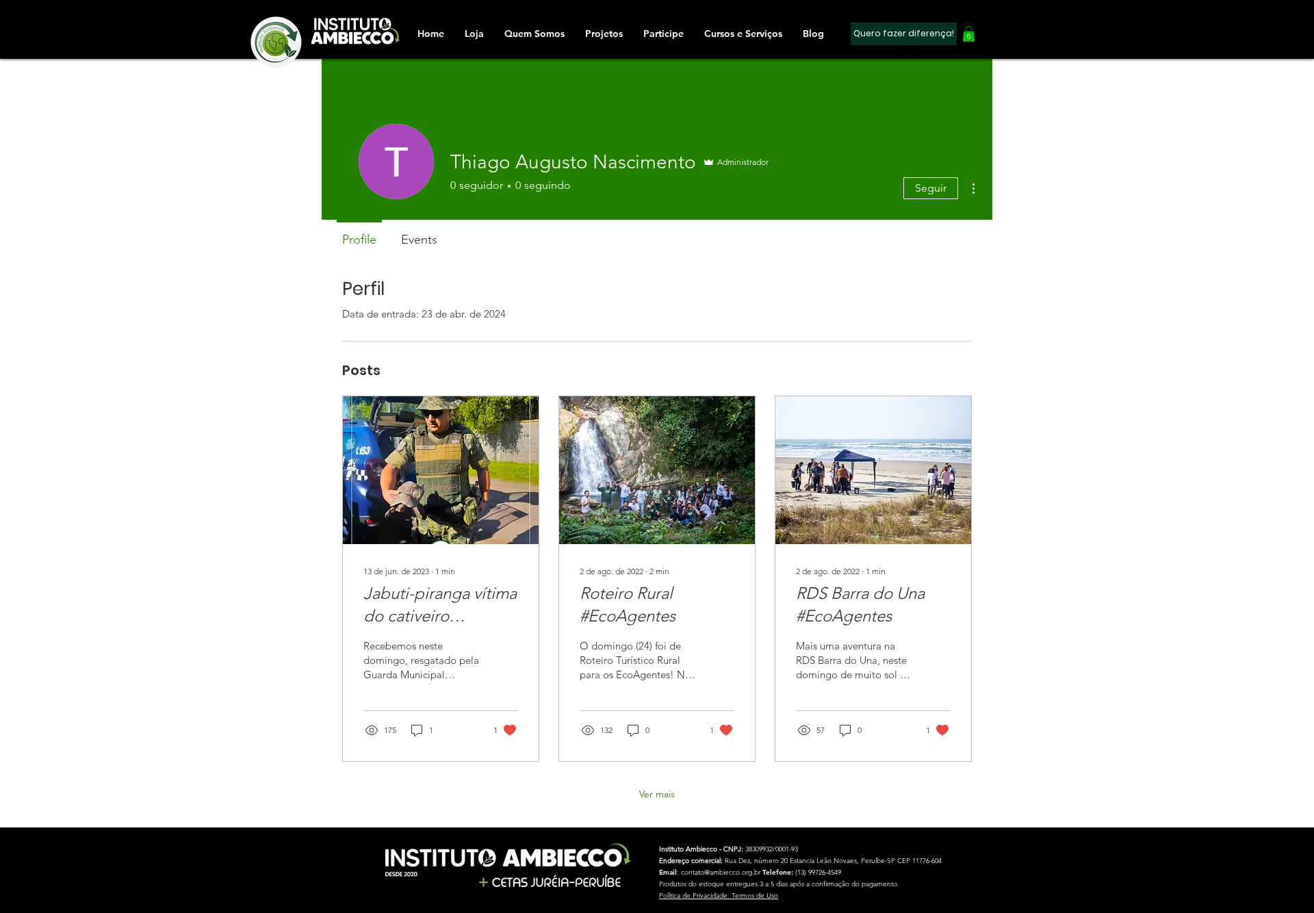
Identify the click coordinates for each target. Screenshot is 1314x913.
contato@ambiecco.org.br (720, 872)
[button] (663, 33)
